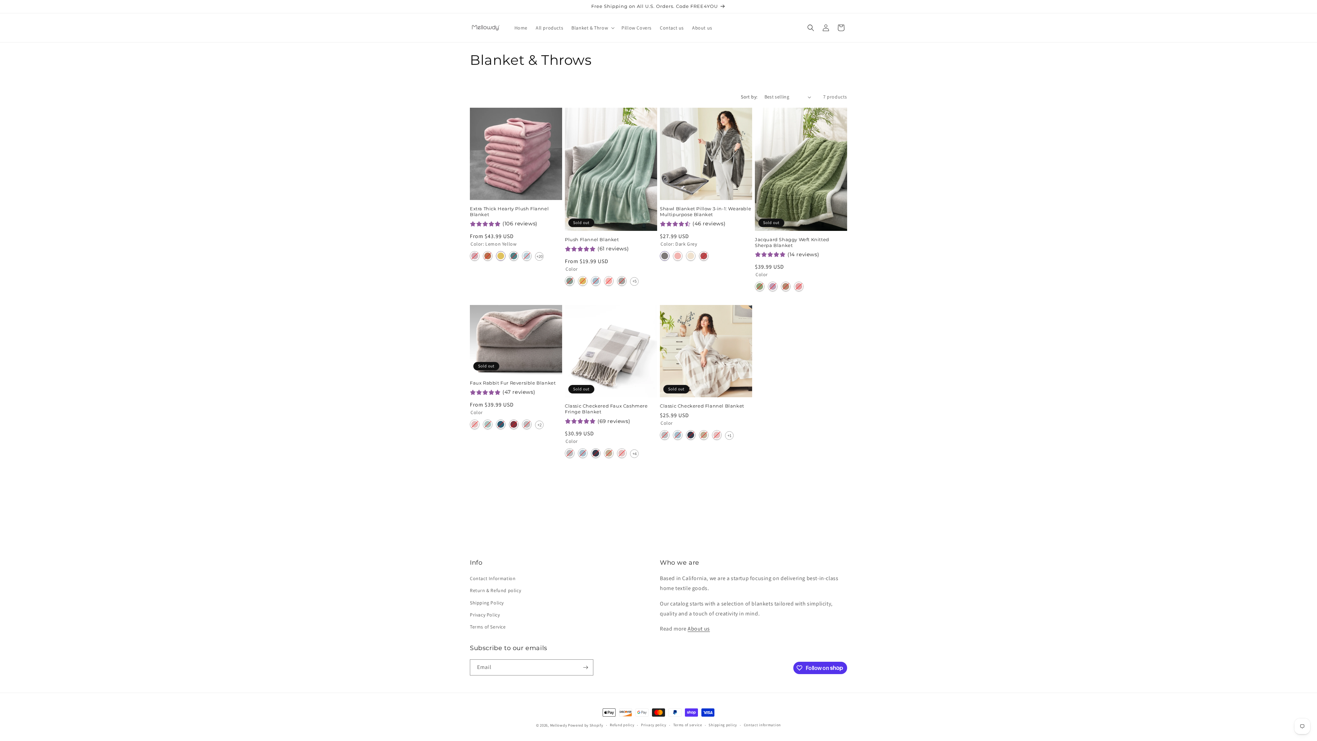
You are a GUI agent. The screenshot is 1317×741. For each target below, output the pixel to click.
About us (699, 628)
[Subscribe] (585, 667)
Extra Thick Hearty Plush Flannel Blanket (509, 211)
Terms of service (687, 724)
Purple (773, 286)
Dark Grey (664, 256)
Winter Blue (596, 281)
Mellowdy (558, 725)
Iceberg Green (569, 281)
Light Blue (527, 256)
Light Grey (527, 424)
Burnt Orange (488, 256)
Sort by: (749, 97)
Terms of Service (488, 627)
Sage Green (759, 286)
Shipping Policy (487, 603)
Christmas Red (704, 256)
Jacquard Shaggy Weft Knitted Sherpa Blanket (792, 242)
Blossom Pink (609, 281)
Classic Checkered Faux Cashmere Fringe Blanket (606, 408)
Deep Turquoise (514, 256)
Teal (488, 424)
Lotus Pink (474, 424)
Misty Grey (622, 281)
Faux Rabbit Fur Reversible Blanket (513, 383)
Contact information (762, 724)
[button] (592, 28)
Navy (501, 424)
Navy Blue (596, 453)
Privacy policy (653, 724)
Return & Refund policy (495, 590)
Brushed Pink (474, 256)
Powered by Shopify (585, 725)
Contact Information (492, 578)
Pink (799, 286)
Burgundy (514, 424)
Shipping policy (723, 724)
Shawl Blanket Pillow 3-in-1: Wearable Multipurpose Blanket (705, 211)
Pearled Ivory (691, 256)
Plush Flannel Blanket (592, 239)
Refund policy (622, 724)
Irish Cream (609, 453)
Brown (786, 286)
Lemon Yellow (501, 256)
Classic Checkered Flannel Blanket (702, 406)
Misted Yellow (583, 281)
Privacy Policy (485, 615)
